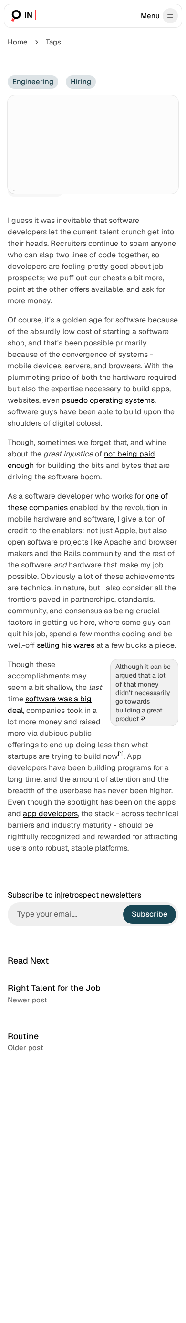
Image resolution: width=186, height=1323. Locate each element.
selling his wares (65, 645)
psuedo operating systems (108, 400)
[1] (121, 753)
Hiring (81, 81)
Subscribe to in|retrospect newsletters (74, 895)
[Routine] (93, 1042)
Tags (53, 41)
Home (18, 41)
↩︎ (143, 718)
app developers (50, 814)
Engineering (32, 81)
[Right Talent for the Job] (93, 994)
